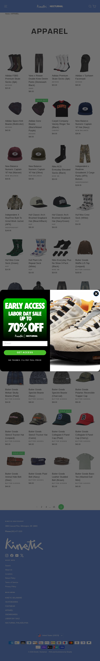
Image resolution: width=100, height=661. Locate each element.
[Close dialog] (96, 293)
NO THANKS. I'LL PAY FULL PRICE (24, 360)
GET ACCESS (25, 352)
